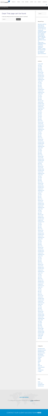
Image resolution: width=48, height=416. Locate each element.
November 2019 (41, 160)
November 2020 (41, 143)
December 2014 (41, 233)
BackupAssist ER (41, 351)
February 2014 (40, 247)
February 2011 (40, 295)
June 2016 (40, 211)
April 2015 (40, 227)
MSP (39, 362)
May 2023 (40, 113)
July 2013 (39, 257)
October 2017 (40, 189)
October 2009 (40, 317)
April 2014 (40, 244)
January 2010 (40, 312)
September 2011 (41, 285)
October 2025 (40, 78)
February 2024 (40, 100)
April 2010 (40, 308)
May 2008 (40, 338)
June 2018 (40, 177)
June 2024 (40, 96)
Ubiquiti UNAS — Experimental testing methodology (42, 43)
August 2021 (40, 130)
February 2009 (40, 328)
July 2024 (40, 95)
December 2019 (41, 159)
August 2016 (40, 208)
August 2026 (40, 63)
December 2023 (41, 103)
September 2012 (41, 271)
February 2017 (40, 200)
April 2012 (40, 277)
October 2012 (40, 270)
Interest (39, 361)
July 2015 (39, 223)
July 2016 (39, 210)
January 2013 (40, 265)
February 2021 (40, 139)
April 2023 (40, 115)
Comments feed (41, 384)
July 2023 (40, 110)
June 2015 (40, 224)
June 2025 (40, 83)
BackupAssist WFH (41, 352)
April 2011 (40, 292)
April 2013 (40, 261)
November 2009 (41, 315)
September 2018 (41, 173)
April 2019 (40, 163)
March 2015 (40, 228)
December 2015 (41, 217)
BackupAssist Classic (42, 350)
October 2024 (40, 90)
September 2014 (41, 237)
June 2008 (40, 336)
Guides (39, 358)
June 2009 (40, 322)
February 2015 (40, 230)
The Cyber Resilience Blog (4, 7)
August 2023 (40, 109)
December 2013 (41, 250)
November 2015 (41, 218)
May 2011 (39, 291)
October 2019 (40, 162)
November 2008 (41, 332)
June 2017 (40, 194)
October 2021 (40, 127)
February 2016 (40, 214)
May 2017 (40, 196)
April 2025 (40, 86)
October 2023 (40, 106)
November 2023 (41, 105)
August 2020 (40, 147)
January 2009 (40, 329)
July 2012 (39, 274)
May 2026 (40, 68)
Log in (39, 381)
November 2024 (41, 89)
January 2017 (40, 201)
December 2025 (41, 75)
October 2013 (40, 253)
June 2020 (40, 150)
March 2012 (40, 278)
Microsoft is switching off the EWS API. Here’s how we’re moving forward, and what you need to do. (42, 26)
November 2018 (41, 170)
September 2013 (41, 254)
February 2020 (40, 156)
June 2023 (40, 112)
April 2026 (40, 69)
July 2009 (40, 321)
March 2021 (40, 137)
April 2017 (40, 197)
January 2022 (40, 123)
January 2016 (40, 216)
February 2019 (40, 166)
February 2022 (40, 122)
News (39, 364)
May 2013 (40, 260)
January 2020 (40, 157)
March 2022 (40, 120)
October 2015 (40, 220)
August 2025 (40, 80)
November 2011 (41, 282)
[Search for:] (9, 19)
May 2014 (40, 243)
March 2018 (40, 181)
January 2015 (40, 231)
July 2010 (39, 305)
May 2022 (40, 117)
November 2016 (41, 204)
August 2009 (40, 319)
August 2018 (40, 174)
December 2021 (41, 125)
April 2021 (40, 136)
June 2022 (40, 116)
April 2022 (40, 119)
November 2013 (41, 251)
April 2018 (40, 180)
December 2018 (41, 169)
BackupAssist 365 (41, 348)
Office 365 (40, 365)
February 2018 (40, 183)
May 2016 (40, 213)
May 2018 (40, 179)
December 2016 (41, 203)
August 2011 (40, 287)
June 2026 (40, 66)
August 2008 (40, 335)
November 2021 (41, 126)
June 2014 (40, 241)
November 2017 (41, 187)
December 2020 (41, 142)
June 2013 (40, 258)
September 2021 (41, 129)
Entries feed (40, 383)
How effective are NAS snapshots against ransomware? (42, 52)
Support (39, 368)
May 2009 (40, 324)
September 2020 (41, 146)
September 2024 (41, 92)
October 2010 (40, 301)
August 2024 (40, 93)
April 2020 (40, 153)
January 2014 (40, 248)
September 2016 (41, 207)
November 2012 (41, 268)
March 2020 (40, 154)
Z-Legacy (39, 371)
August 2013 (40, 255)
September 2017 (41, 190)
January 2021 (40, 140)
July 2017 (39, 193)
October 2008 (40, 334)
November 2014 (41, 234)
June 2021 (40, 133)
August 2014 (40, 238)
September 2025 (41, 79)
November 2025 (41, 76)
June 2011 (40, 290)
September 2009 (41, 318)
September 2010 (41, 302)
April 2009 (40, 325)
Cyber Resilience (41, 355)
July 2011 (39, 288)
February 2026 (40, 72)
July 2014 (39, 240)
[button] (23, 8)
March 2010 (40, 309)
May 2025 (40, 85)
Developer (40, 357)
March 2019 (40, 164)
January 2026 (40, 73)
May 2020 (40, 152)
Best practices (40, 354)
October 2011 (40, 284)
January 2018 (40, 184)
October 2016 (40, 206)
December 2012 (41, 267)
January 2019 (40, 167)
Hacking (39, 360)
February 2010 (40, 311)
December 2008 (41, 331)
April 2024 (40, 99)
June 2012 (40, 275)
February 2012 (40, 280)
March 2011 (40, 294)
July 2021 (39, 132)
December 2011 (41, 281)
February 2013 (40, 264)
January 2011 (40, 297)
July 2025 (40, 82)
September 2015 (41, 221)
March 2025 (40, 88)
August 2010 (40, 304)
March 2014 (40, 245)
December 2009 (41, 314)
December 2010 (41, 298)
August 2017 (40, 191)
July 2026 (40, 65)
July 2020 (40, 149)
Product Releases (41, 367)
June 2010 (40, 307)
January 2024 (40, 102)
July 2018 (39, 176)
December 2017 (41, 186)
